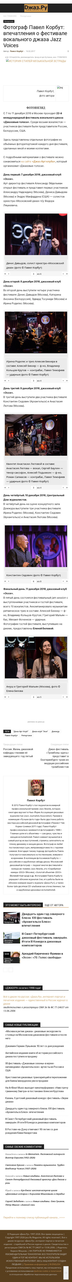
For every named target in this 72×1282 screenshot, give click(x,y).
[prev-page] (5, 970)
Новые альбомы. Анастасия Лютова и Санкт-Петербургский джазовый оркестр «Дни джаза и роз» (35, 1179)
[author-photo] (36, 795)
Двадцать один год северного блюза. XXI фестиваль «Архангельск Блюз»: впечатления (35, 1110)
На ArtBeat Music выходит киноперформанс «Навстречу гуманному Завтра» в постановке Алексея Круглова (36, 1089)
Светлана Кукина (14, 1164)
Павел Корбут (16, 51)
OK (66, 1272)
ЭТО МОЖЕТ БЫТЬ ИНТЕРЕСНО (23, 905)
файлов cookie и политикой (47, 1271)
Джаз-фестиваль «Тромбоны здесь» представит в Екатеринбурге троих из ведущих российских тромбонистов (55, 758)
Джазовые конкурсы (8, 941)
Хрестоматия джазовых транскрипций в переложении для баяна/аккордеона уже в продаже (36, 1079)
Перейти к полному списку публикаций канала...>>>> (34, 1217)
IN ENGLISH (54, 1264)
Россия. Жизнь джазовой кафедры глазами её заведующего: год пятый (18, 753)
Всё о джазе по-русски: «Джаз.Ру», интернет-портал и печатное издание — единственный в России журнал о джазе (35, 1000)
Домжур (55, 731)
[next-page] (11, 970)
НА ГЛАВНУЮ (10, 16)
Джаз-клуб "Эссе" (40, 731)
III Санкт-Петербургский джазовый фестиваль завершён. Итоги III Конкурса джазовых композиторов (35, 1121)
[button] (5, 8)
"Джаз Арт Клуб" (20, 731)
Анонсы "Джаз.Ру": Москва (8, 960)
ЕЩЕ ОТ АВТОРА (54, 905)
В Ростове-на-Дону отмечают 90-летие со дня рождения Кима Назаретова (31, 1131)
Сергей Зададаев (14, 1201)
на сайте (38, 161)
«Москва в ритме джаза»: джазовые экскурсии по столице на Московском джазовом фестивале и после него (36, 1035)
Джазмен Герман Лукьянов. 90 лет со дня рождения (34, 1046)
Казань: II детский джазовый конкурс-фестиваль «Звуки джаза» (36, 1100)
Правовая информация (35, 1264)
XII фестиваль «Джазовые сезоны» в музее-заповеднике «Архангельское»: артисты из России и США (34, 1067)
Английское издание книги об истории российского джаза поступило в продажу (34, 1055)
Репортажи (25, 16)
